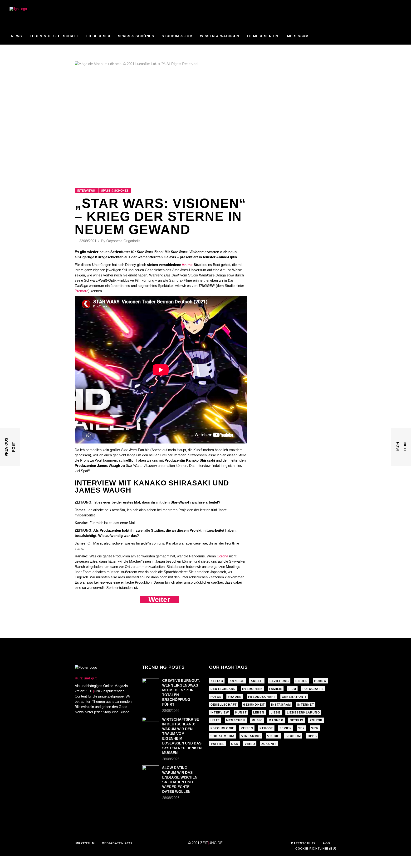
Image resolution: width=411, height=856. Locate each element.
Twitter (217, 744)
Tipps (312, 736)
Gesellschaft (223, 704)
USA (234, 744)
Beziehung (279, 681)
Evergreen (252, 689)
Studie (273, 736)
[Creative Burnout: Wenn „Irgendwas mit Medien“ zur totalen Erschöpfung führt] (150, 684)
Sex (301, 728)
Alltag (216, 681)
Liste (215, 720)
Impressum (85, 843)
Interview (219, 712)
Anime (187, 265)
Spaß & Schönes (114, 190)
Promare (81, 291)
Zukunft (269, 744)
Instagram (281, 704)
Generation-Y (294, 696)
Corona (222, 556)
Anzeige (237, 681)
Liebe (275, 712)
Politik (316, 720)
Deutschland (223, 689)
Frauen (235, 696)
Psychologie (222, 728)
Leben (258, 712)
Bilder (301, 681)
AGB (326, 843)
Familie (275, 689)
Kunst (241, 712)
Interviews (86, 190)
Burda (320, 681)
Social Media (222, 736)
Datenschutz (303, 843)
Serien (285, 728)
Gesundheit (254, 704)
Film (292, 689)
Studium (293, 736)
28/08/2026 (170, 710)
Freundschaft (261, 696)
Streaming (251, 736)
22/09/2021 (88, 241)
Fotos (215, 696)
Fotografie (313, 689)
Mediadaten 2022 (117, 843)
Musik (257, 720)
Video (250, 744)
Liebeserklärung (303, 712)
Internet (305, 704)
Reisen (247, 728)
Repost (266, 728)
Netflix (296, 720)
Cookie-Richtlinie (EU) (315, 848)
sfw (314, 728)
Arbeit (257, 681)
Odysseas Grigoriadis (123, 241)
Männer (276, 720)
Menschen (235, 720)
